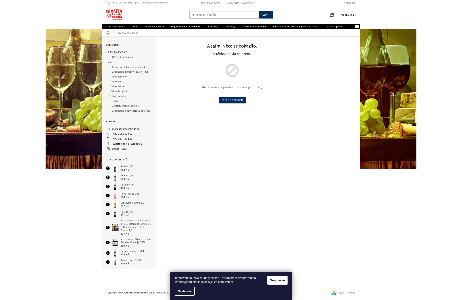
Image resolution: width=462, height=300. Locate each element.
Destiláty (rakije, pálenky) (125, 105)
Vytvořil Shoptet (347, 292)
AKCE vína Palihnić (122, 57)
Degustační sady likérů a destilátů (130, 110)
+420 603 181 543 (122, 138)
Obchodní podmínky (241, 2)
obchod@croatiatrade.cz (125, 128)
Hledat (266, 15)
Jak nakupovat (210, 2)
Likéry (114, 100)
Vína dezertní (119, 91)
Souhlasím (277, 280)
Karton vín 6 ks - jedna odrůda (128, 67)
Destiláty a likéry (117, 96)
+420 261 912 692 (122, 133)
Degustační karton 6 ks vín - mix (129, 71)
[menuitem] (115, 26)
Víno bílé (116, 81)
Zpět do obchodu (232, 100)
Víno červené (119, 76)
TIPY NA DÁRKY (117, 52)
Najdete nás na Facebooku (127, 143)
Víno (110, 62)
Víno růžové (118, 86)
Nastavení (185, 291)
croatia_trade (119, 148)
